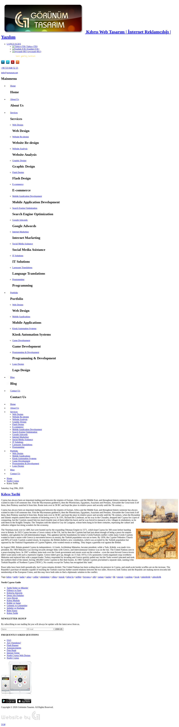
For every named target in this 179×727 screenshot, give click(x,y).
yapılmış (129, 577)
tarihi (15, 577)
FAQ (9, 640)
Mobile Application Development (27, 196)
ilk (114, 577)
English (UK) (33, 49)
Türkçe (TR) (31, 46)
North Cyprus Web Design (18, 655)
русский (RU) (34, 51)
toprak (61, 577)
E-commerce (17, 184)
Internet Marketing (20, 232)
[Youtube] (13, 63)
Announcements (14, 648)
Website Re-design (20, 137)
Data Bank (11, 650)
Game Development (21, 340)
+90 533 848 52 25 (9, 68)
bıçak (137, 577)
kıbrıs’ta (70, 577)
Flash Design (18, 172)
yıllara (54, 577)
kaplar (108, 577)
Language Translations (22, 267)
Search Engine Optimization (24, 208)
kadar (22, 577)
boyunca (87, 577)
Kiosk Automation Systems (24, 328)
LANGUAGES (14, 44)
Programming (18, 279)
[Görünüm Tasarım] (20, 720)
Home (9, 478)
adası (29, 577)
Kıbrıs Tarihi (10, 494)
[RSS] (17, 63)
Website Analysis (19, 148)
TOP (3, 724)
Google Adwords (20, 220)
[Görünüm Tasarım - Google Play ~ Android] (9, 702)
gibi (94, 577)
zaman (101, 577)
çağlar (35, 577)
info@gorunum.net (9, 72)
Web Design (17, 125)
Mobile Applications (21, 316)
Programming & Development (25, 352)
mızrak (120, 577)
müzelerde (145, 577)
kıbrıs (8, 577)
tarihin (78, 577)
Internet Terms (13, 653)
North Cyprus (13, 481)
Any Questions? (14, 643)
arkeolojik (156, 577)
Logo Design (18, 364)
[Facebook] (3, 63)
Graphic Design (19, 160)
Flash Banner (12, 645)
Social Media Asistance (22, 244)
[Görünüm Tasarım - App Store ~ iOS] (24, 702)
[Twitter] (8, 63)
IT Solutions (17, 255)
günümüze (45, 577)
